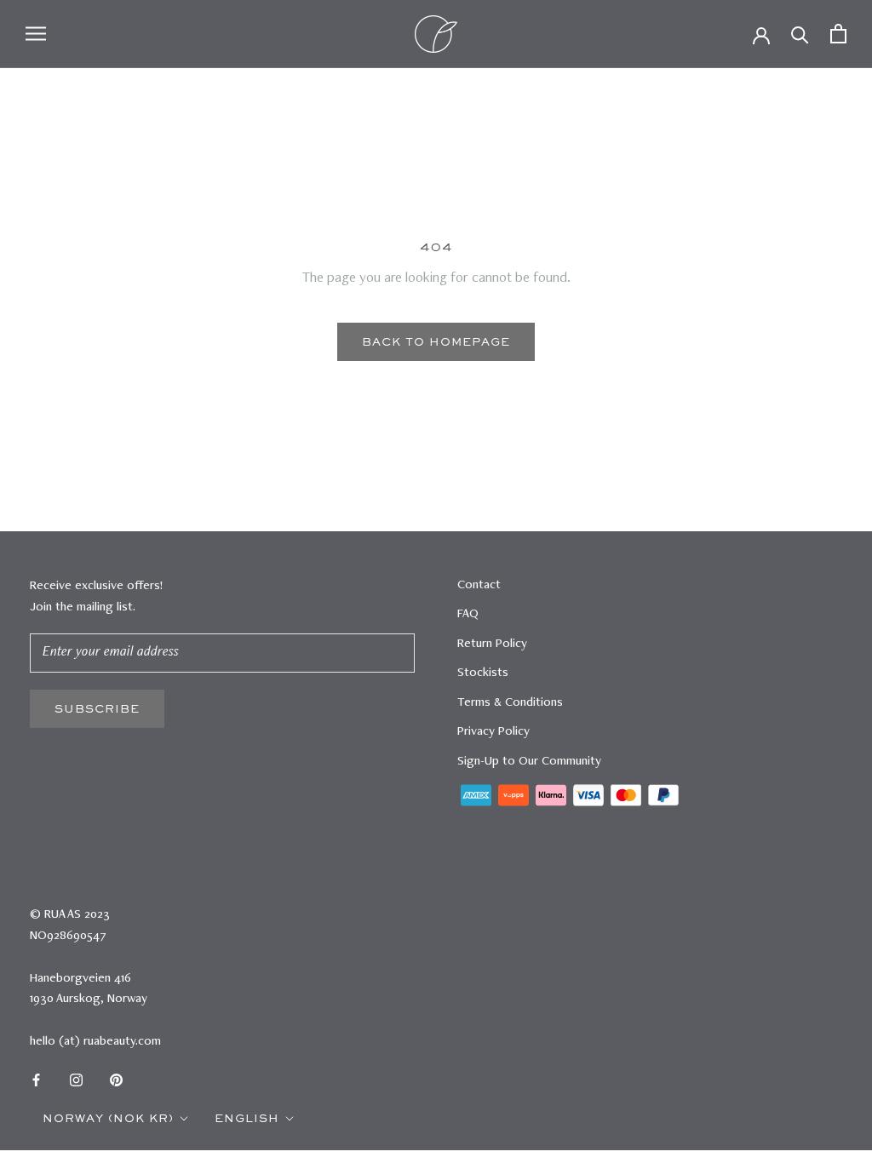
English (247, 1118)
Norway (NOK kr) (108, 1118)
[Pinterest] (116, 1080)
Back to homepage (436, 341)
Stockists (482, 673)
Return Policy (492, 644)
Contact (479, 585)
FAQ (468, 614)
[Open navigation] (36, 33)
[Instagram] (76, 1080)
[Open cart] (838, 33)
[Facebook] (36, 1080)
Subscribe (97, 708)
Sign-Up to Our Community (529, 761)
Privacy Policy (493, 731)
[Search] (800, 34)
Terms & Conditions (510, 702)
